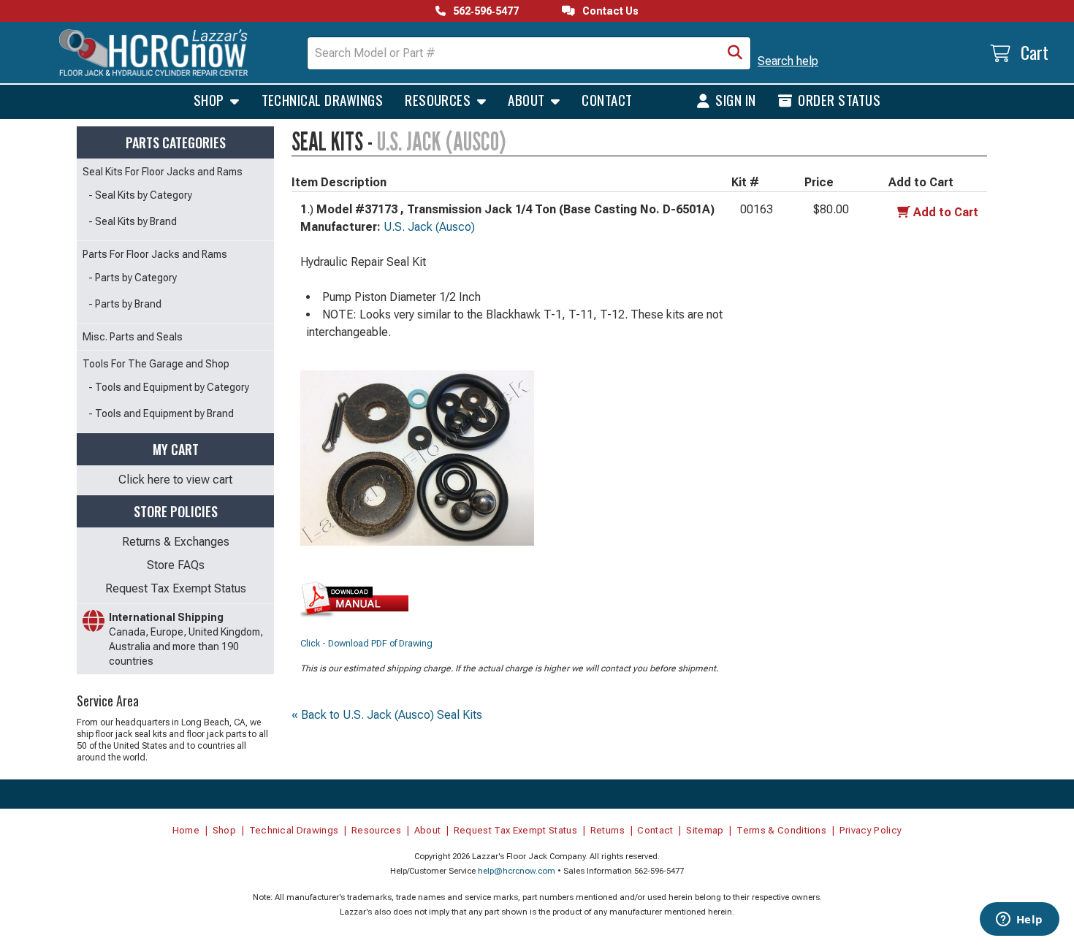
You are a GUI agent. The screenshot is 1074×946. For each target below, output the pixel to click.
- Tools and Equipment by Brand (161, 413)
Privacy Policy (870, 830)
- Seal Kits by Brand (132, 221)
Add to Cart (945, 212)
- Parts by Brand (124, 304)
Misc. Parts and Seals (133, 337)
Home (185, 830)
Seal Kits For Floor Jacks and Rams (163, 172)
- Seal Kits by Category (140, 195)
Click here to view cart (175, 480)
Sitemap (704, 830)
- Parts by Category (132, 277)
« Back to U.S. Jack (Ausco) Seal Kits (387, 715)
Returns (607, 830)
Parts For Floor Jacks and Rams (155, 254)
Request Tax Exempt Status (175, 588)
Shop (210, 99)
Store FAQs (176, 565)
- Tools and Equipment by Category (168, 387)
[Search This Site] (735, 53)
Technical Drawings (323, 99)
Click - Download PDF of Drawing (366, 643)
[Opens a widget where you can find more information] (1019, 920)
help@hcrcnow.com (516, 871)
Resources (439, 99)
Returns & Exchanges (175, 542)
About (528, 99)
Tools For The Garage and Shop (156, 364)
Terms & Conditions (781, 830)
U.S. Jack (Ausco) (429, 227)
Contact (607, 99)
